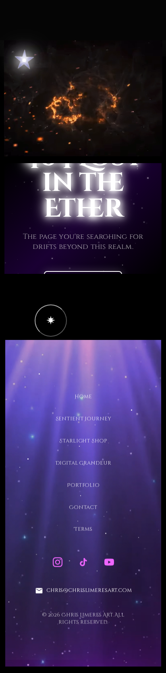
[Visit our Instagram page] (57, 562)
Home (83, 396)
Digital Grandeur (83, 462)
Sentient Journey (83, 418)
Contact (82, 507)
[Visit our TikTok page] (83, 562)
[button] (51, 320)
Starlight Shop (83, 440)
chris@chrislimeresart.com (88, 590)
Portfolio (83, 485)
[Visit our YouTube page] (109, 562)
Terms (83, 529)
